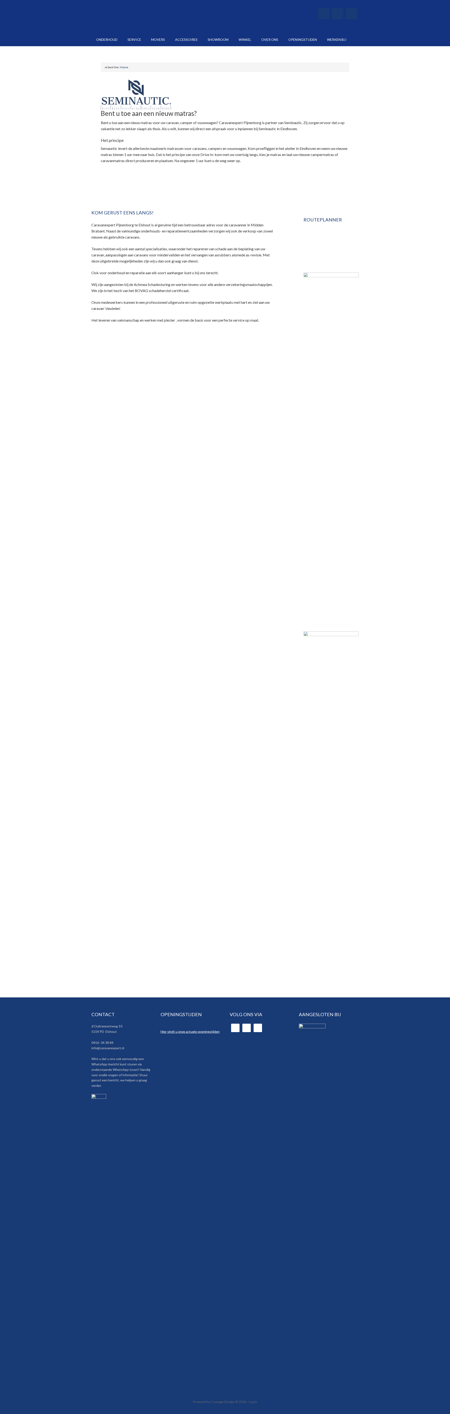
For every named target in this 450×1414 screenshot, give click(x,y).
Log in (253, 1402)
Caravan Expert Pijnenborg (131, 16)
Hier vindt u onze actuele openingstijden (190, 1032)
